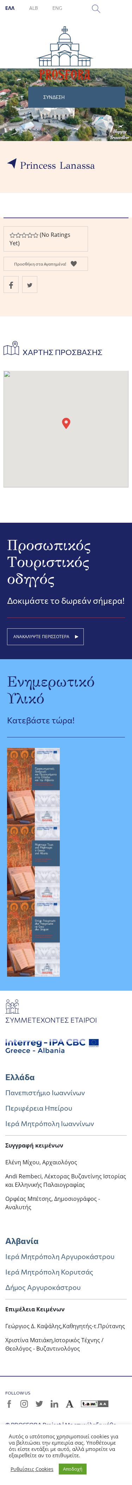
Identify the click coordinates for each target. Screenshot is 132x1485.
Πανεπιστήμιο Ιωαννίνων (45, 1092)
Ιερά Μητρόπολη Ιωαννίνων (49, 1123)
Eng (57, 8)
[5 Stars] (35, 235)
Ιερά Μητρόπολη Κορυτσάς (49, 1271)
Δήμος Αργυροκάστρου (43, 1287)
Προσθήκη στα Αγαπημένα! (40, 263)
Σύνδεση (54, 97)
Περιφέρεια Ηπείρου (38, 1108)
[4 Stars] (29, 235)
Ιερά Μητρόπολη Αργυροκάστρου (59, 1256)
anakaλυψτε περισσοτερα (41, 637)
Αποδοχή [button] (72, 1469)
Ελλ (10, 8)
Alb (33, 8)
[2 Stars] (18, 235)
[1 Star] (12, 235)
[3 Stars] (24, 235)
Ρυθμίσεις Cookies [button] (32, 1469)
